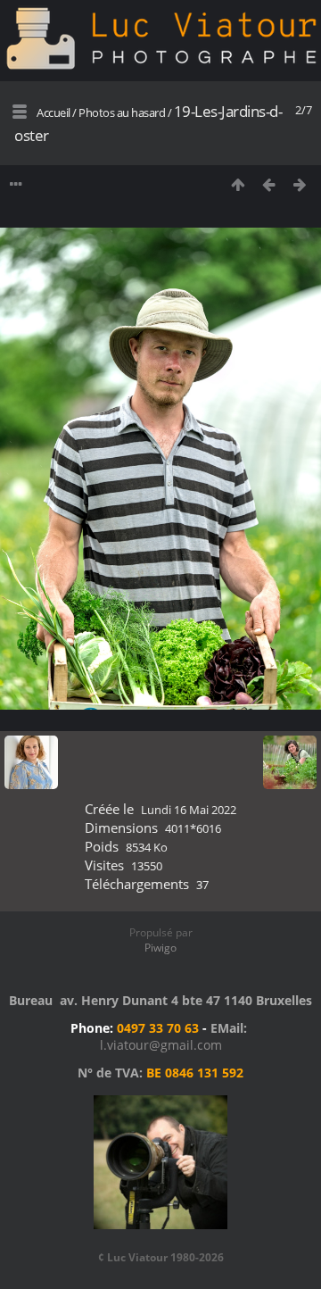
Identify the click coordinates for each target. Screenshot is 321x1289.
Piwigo (160, 947)
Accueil (53, 112)
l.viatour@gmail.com (161, 1044)
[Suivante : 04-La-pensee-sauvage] (300, 184)
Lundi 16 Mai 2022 (188, 810)
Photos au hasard (121, 112)
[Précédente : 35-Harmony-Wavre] (268, 184)
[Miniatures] (237, 184)
